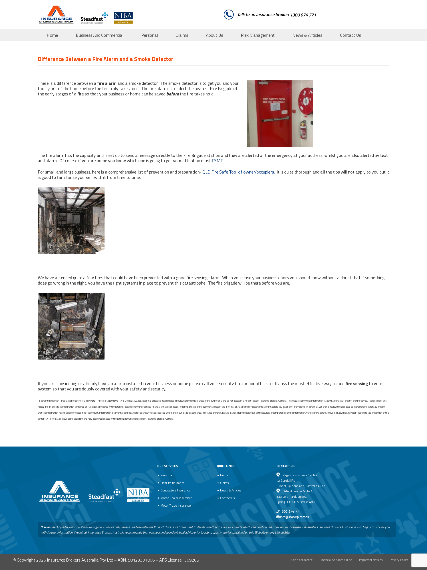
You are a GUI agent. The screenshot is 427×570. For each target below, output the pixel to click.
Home (52, 35)
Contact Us (350, 35)
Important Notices (371, 559)
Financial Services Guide (336, 559)
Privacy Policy (399, 559)
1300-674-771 (290, 511)
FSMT (217, 160)
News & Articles (307, 35)
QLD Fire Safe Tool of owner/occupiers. (238, 171)
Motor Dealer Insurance (176, 497)
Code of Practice (302, 559)
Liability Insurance (173, 482)
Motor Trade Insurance (176, 505)
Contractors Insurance (175, 490)
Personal (149, 35)
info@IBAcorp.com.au (294, 516)
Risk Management (258, 35)
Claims (182, 35)
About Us (214, 35)
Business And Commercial (99, 35)
